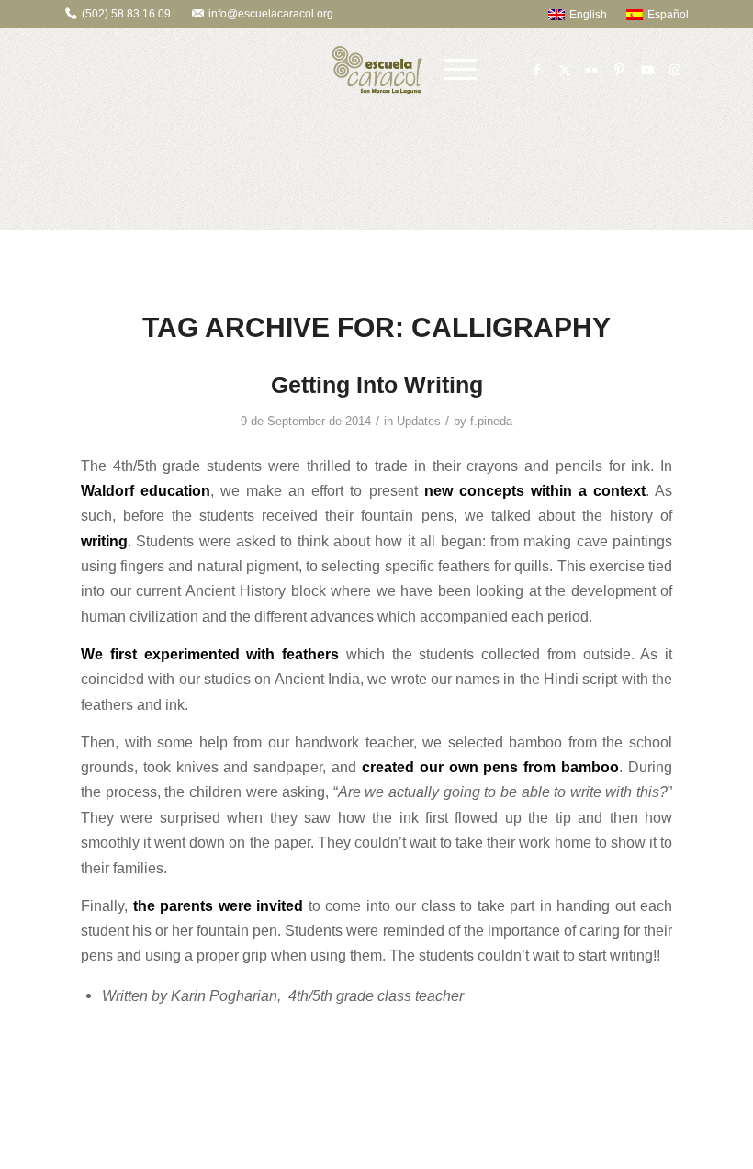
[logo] (377, 70)
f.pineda (491, 421)
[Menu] (460, 69)
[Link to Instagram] (675, 70)
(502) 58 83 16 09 (126, 13)
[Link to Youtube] (647, 70)
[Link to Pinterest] (620, 70)
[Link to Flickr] (592, 70)
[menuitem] (569, 14)
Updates (419, 421)
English (588, 14)
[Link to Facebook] (537, 70)
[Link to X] (565, 70)
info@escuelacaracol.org (270, 13)
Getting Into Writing (377, 385)
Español (668, 14)
